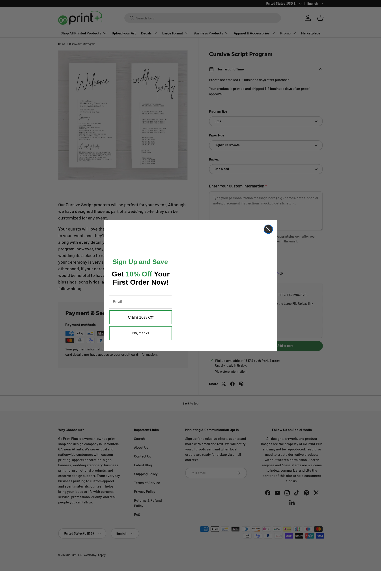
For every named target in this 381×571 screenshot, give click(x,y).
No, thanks (141, 339)
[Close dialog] (268, 226)
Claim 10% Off (140, 324)
